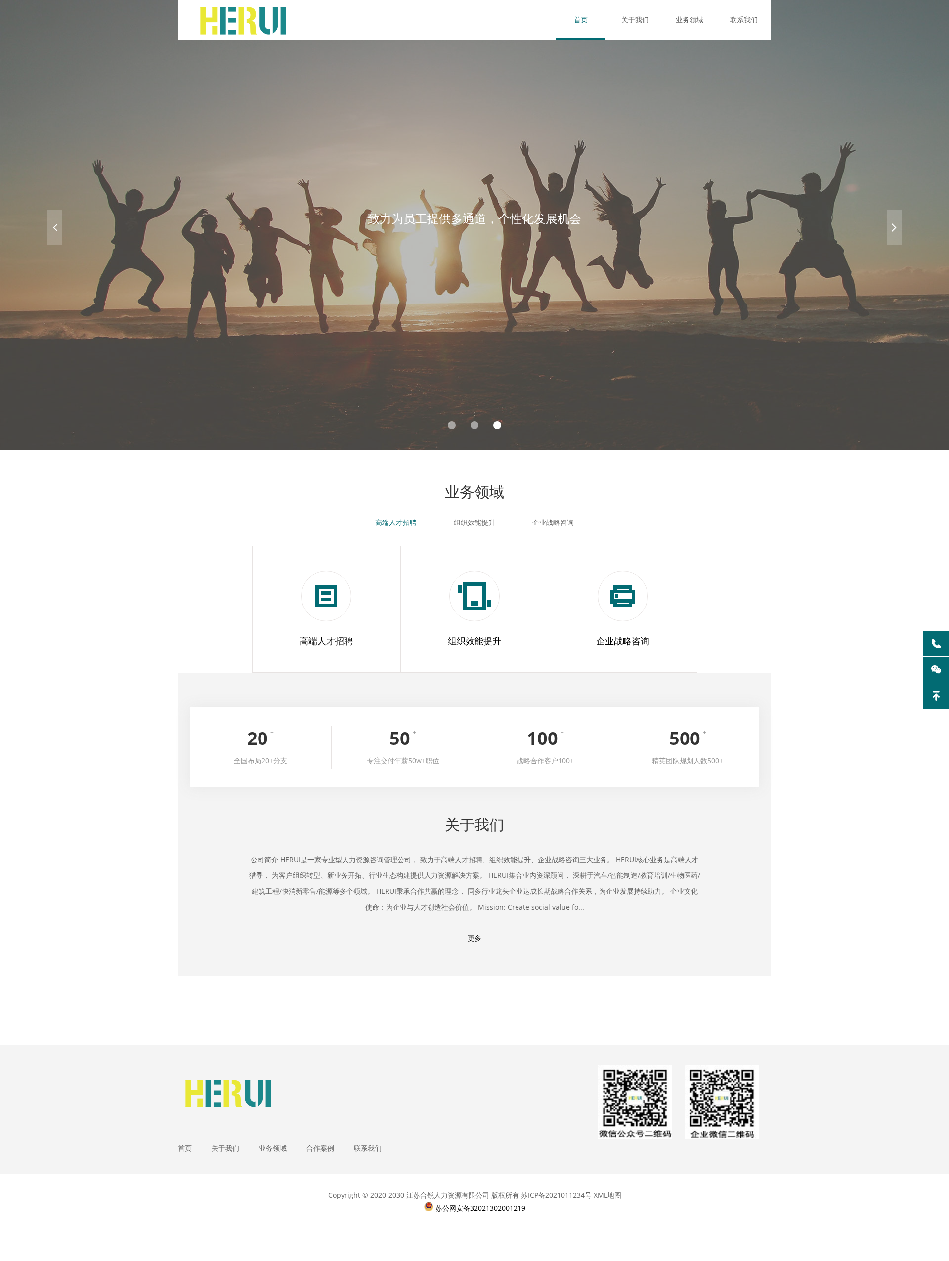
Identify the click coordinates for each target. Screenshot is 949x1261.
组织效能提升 (474, 522)
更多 (474, 938)
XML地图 (607, 1195)
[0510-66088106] (936, 643)
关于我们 (635, 19)
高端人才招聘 (396, 522)
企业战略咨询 (553, 522)
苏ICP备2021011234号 (556, 1195)
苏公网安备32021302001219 (480, 1208)
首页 (581, 19)
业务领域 (689, 19)
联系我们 (744, 19)
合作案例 (320, 1148)
